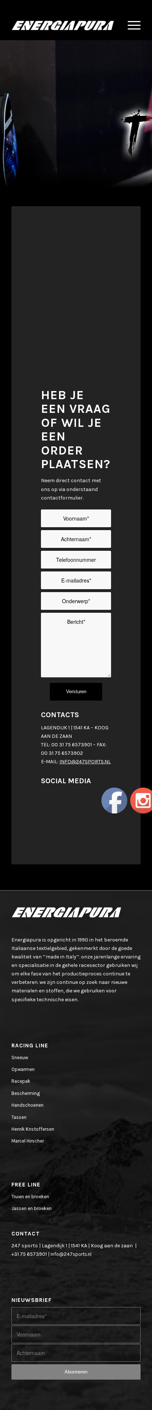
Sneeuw (19, 1057)
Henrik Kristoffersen (32, 1129)
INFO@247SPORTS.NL (85, 761)
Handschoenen (27, 1105)
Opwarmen (23, 1069)
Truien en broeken (30, 1196)
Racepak (20, 1081)
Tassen (19, 1117)
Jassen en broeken (31, 1208)
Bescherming (25, 1093)
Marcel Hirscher (27, 1141)
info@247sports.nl (71, 1254)
